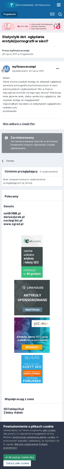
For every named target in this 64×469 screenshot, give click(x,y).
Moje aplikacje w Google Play (19, 124)
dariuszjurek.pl (14, 217)
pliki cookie (49, 430)
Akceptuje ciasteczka (21, 457)
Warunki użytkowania (26, 444)
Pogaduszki (26, 54)
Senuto (9, 206)
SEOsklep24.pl (14, 409)
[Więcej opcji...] (57, 69)
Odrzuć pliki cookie (17, 463)
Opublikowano (28, 70)
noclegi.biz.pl (13, 220)
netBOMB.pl (12, 213)
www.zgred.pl (13, 224)
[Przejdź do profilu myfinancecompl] (6, 68)
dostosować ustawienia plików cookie (34, 437)
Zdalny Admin (13, 412)
